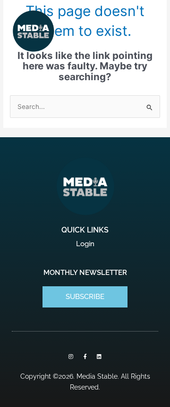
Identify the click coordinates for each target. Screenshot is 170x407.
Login (85, 244)
